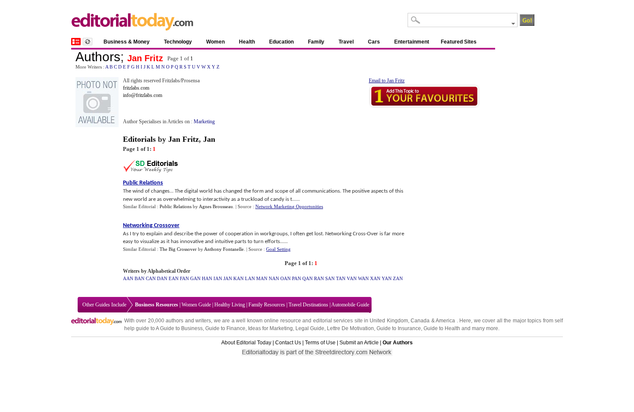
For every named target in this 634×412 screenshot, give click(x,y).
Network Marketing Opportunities (289, 206)
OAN (285, 278)
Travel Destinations (308, 305)
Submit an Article (359, 343)
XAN (375, 278)
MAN (261, 278)
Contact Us (288, 343)
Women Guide (196, 305)
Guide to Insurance (399, 328)
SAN (330, 278)
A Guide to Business (179, 328)
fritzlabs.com (136, 88)
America (445, 321)
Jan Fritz (145, 58)
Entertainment (411, 42)
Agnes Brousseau (216, 206)
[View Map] (87, 41)
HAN (207, 278)
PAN (296, 278)
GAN (195, 278)
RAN (319, 278)
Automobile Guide (350, 305)
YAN (387, 278)
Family (316, 42)
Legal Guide (309, 328)
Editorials (139, 139)
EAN (174, 278)
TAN (340, 278)
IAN (217, 278)
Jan (209, 139)
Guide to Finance (225, 328)
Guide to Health (442, 328)
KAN (238, 278)
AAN (128, 278)
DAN (162, 278)
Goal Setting (278, 249)
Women (215, 42)
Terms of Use (320, 343)
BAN (139, 278)
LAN (250, 278)
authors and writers (188, 321)
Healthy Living (229, 305)
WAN (363, 278)
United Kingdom (389, 321)
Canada (420, 321)
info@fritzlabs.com (142, 95)
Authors (97, 57)
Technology (178, 42)
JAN (227, 278)
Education (281, 42)
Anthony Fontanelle (224, 249)
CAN (151, 278)
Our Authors (398, 343)
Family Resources (266, 305)
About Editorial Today (246, 343)
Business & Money (127, 42)
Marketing (204, 122)
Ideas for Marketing (270, 328)
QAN (307, 278)
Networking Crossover (151, 225)
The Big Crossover (178, 249)
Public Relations (143, 183)
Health (247, 42)
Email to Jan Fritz (387, 81)
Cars (374, 42)
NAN (274, 278)
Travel (346, 42)
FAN (184, 278)
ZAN (398, 278)
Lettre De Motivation (350, 328)
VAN (352, 278)
